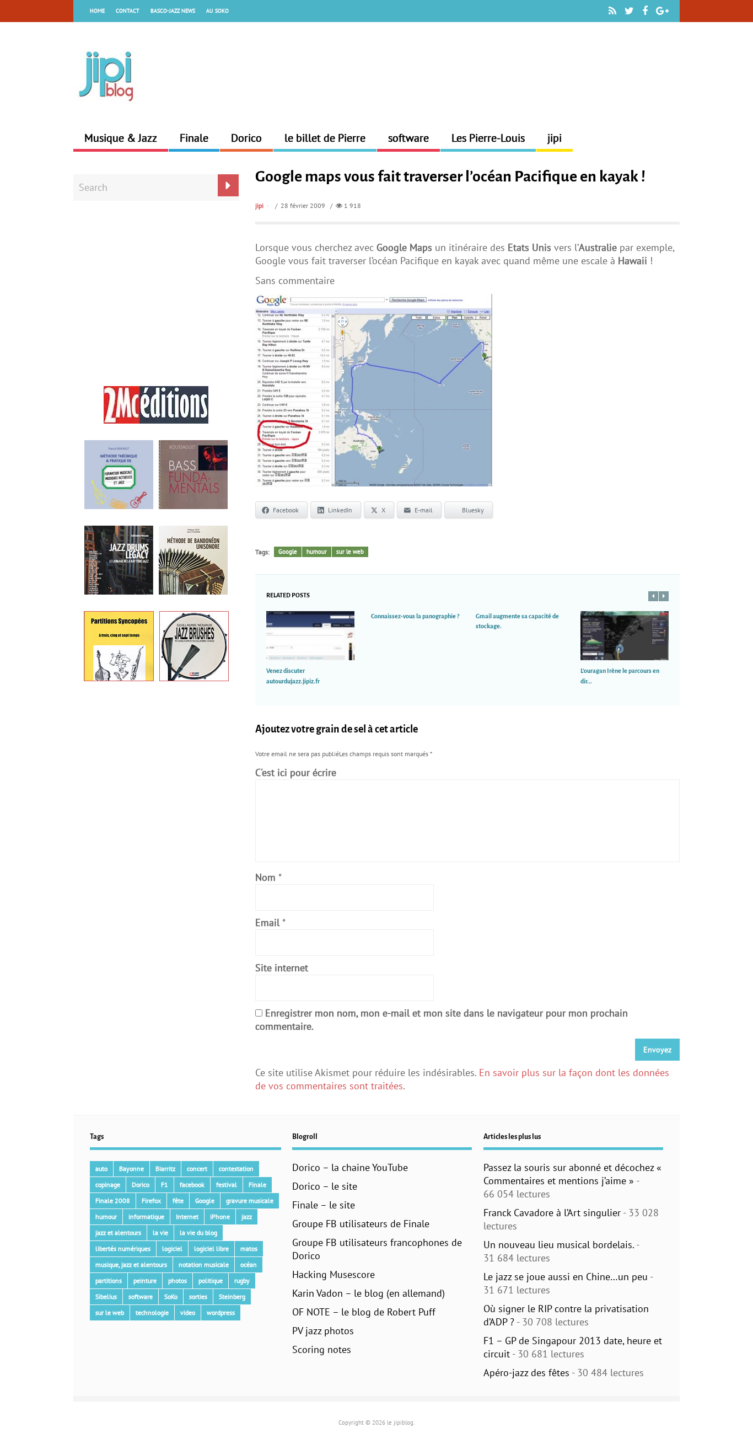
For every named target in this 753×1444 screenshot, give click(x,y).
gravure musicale (249, 1200)
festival (226, 1184)
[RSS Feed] (612, 11)
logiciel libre (211, 1248)
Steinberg (232, 1296)
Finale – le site (323, 1205)
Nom (265, 877)
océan (248, 1264)
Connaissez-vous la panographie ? (415, 616)
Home (97, 10)
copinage (107, 1184)
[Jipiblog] (106, 106)
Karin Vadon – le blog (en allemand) (368, 1293)
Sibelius (106, 1296)
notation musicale (204, 1264)
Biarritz (165, 1168)
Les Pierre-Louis (488, 138)
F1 (164, 1184)
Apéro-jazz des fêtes (526, 1372)
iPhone (220, 1216)
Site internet (281, 967)
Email (267, 922)
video (187, 1312)
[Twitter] (629, 11)
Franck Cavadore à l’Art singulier (552, 1212)
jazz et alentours (118, 1232)
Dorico (246, 138)
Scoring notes (321, 1349)
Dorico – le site (324, 1186)
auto (101, 1168)
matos (248, 1248)
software (408, 138)
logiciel (172, 1248)
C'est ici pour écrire (295, 772)
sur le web (350, 551)
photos (177, 1280)
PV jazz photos (323, 1330)
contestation (236, 1168)
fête (178, 1200)
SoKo (171, 1296)
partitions (108, 1280)
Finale (194, 138)
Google (287, 551)
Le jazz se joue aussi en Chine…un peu (565, 1276)
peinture (145, 1280)
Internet (187, 1216)
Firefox (151, 1200)
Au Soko (217, 10)
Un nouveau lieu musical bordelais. (558, 1244)
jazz (246, 1216)
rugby (242, 1280)
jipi (554, 138)
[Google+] (662, 11)
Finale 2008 (112, 1200)
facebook (192, 1184)
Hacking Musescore (333, 1274)
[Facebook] (645, 11)
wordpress (221, 1312)
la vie (160, 1232)
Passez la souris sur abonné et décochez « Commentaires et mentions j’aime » (572, 1174)
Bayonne (131, 1168)
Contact (127, 10)
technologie (152, 1312)
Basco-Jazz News (172, 10)
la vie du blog (198, 1232)
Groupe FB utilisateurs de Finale (360, 1223)
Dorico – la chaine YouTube (350, 1167)
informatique (146, 1216)
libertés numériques (122, 1248)
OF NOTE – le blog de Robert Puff (363, 1312)
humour (316, 551)
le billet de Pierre (324, 138)
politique (210, 1280)
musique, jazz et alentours (131, 1264)
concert (197, 1168)
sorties (198, 1296)
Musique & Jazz (120, 138)
